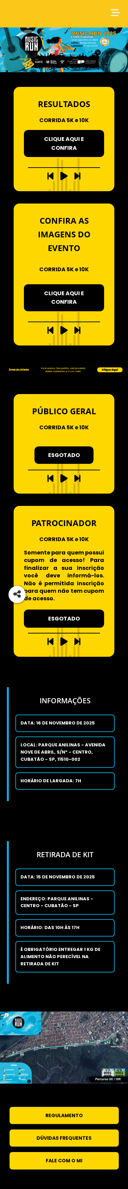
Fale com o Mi (64, 1160)
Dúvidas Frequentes (64, 1138)
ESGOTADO (64, 455)
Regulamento (64, 1115)
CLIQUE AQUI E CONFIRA (64, 143)
